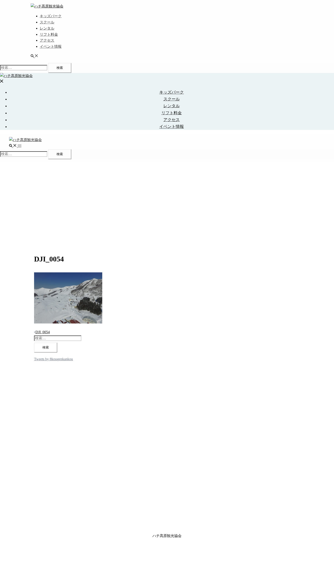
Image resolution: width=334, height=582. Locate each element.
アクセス (47, 40)
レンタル (47, 28)
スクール (47, 22)
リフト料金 (49, 34)
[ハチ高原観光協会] (47, 6)
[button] (34, 56)
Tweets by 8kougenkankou (53, 359)
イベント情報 (51, 46)
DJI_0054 (42, 332)
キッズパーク (51, 16)
